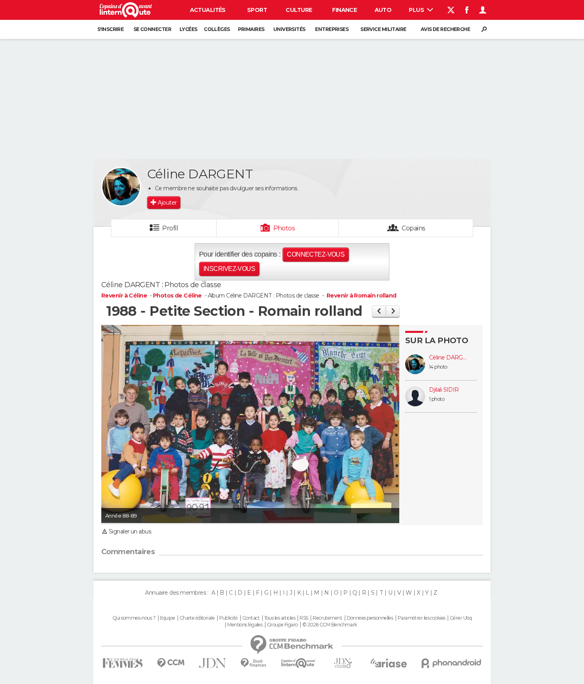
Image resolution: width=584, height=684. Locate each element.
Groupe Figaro (282, 625)
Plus (417, 10)
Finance (344, 10)
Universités (289, 29)
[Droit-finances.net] (254, 663)
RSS (304, 618)
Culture (299, 10)
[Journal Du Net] (213, 663)
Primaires (251, 29)
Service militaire (383, 29)
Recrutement (327, 618)
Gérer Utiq (461, 618)
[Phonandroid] (451, 663)
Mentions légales (244, 625)
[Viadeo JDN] (343, 663)
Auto (383, 10)
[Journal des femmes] (122, 663)
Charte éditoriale (197, 618)
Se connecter (152, 29)
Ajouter (167, 202)
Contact (250, 618)
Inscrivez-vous (229, 268)
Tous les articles (279, 618)
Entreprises (331, 29)
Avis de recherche (445, 29)
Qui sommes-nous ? (133, 618)
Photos (284, 228)
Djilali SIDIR (444, 389)
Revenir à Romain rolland (361, 295)
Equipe (167, 618)
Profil (170, 228)
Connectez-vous (315, 254)
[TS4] (379, 311)
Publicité (228, 618)
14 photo (438, 367)
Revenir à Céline (124, 295)
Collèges (217, 29)
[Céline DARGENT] (121, 187)
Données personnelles (370, 618)
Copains (413, 228)
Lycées (188, 29)
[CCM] (171, 663)
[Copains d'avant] (298, 663)
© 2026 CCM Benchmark (329, 625)
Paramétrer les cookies (421, 618)
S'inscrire (110, 29)
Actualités (208, 10)
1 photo (436, 399)
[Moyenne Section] (393, 311)
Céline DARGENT (449, 357)
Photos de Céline (177, 295)
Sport (257, 10)
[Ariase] (388, 663)
